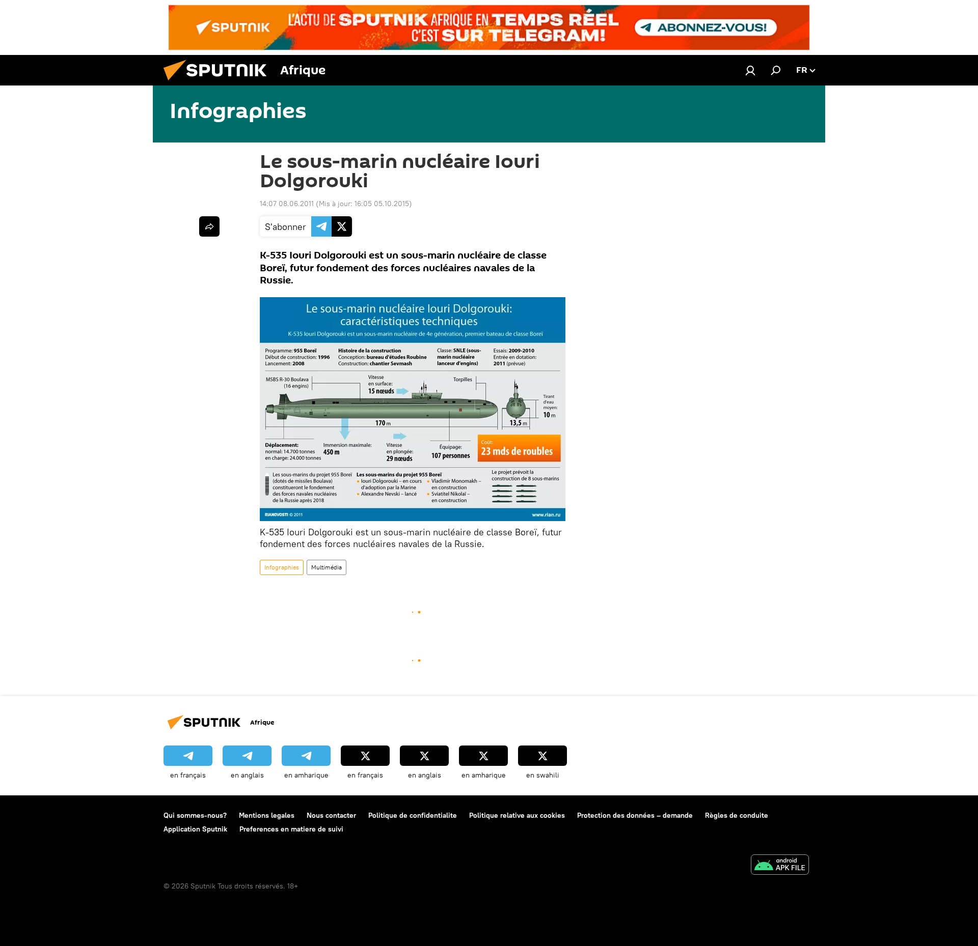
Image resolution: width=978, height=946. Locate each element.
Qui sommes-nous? (195, 815)
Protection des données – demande (635, 815)
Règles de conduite (736, 815)
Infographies (281, 567)
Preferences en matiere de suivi (291, 829)
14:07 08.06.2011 (287, 203)
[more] (209, 226)
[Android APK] (779, 865)
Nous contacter (331, 815)
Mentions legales (266, 815)
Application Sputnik (195, 829)
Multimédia (326, 567)
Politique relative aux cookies (517, 815)
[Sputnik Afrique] (219, 83)
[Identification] (750, 70)
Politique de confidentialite (412, 815)
